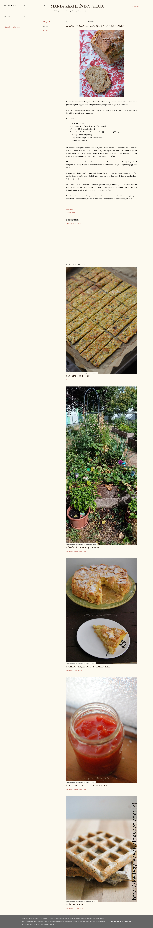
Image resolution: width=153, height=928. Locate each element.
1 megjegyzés (78, 380)
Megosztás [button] (47, 22)
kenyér (45, 30)
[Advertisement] (101, 243)
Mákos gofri (74, 904)
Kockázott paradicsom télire (86, 785)
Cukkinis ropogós (78, 376)
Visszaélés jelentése (12, 27)
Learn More (116, 921)
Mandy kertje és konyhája (77, 6)
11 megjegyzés (78, 670)
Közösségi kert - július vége (84, 547)
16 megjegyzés (78, 908)
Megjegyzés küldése (73, 223)
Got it (128, 921)
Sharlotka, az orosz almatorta (88, 666)
